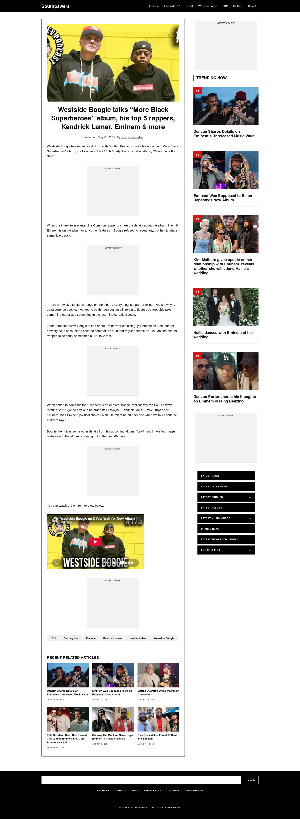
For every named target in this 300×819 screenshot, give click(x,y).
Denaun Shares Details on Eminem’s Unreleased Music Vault (67, 692)
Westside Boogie (207, 6)
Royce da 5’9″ (172, 6)
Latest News (210, 475)
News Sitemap (194, 790)
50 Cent (251, 6)
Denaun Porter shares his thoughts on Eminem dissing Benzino (224, 398)
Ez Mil (189, 6)
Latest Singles (212, 497)
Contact (120, 790)
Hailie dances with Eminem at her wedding (223, 334)
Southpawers (55, 6)
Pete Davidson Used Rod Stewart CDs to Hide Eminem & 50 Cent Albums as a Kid (67, 738)
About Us (103, 790)
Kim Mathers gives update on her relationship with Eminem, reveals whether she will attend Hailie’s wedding (223, 266)
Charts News (210, 528)
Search (251, 780)
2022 (53, 638)
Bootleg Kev (71, 638)
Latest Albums (211, 507)
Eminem (154, 6)
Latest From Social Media (219, 539)
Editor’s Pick (210, 550)
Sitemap (174, 790)
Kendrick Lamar (112, 638)
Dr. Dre (237, 6)
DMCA (135, 790)
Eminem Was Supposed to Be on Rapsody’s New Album (112, 692)
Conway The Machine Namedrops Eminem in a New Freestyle (112, 737)
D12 (225, 6)
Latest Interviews (214, 486)
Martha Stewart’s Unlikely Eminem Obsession (158, 692)
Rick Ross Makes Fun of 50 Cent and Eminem (157, 737)
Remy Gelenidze (132, 137)
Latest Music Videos (215, 518)
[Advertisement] (113, 192)
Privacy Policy (154, 790)
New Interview (138, 638)
